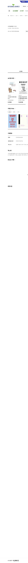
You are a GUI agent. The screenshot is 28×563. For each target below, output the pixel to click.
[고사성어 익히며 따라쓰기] (12, 92)
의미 (18, 112)
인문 (16, 15)
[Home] (8, 15)
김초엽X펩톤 (15, 11)
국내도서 (11, 15)
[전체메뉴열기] (9, 10)
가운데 (14, 112)
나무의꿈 (9, 28)
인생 (9, 112)
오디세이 (22, 11)
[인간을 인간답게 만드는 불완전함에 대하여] (23, 92)
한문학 (26, 15)
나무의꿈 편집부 (10, 26)
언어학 (21, 15)
